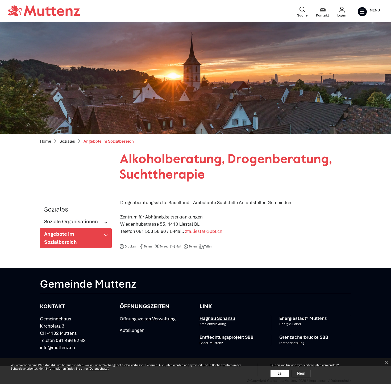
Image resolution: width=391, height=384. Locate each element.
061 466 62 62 (71, 340)
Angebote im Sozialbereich (61, 239)
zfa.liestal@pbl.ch (203, 231)
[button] (128, 246)
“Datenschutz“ (98, 368)
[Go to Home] (45, 141)
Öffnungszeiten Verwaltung (148, 319)
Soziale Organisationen (71, 221)
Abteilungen (132, 330)
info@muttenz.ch (57, 347)
